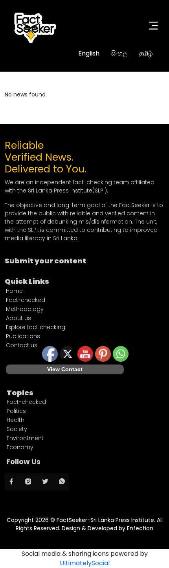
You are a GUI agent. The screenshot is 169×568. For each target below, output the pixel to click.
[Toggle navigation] (153, 25)
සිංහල (119, 53)
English (88, 53)
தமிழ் (145, 53)
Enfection (140, 528)
